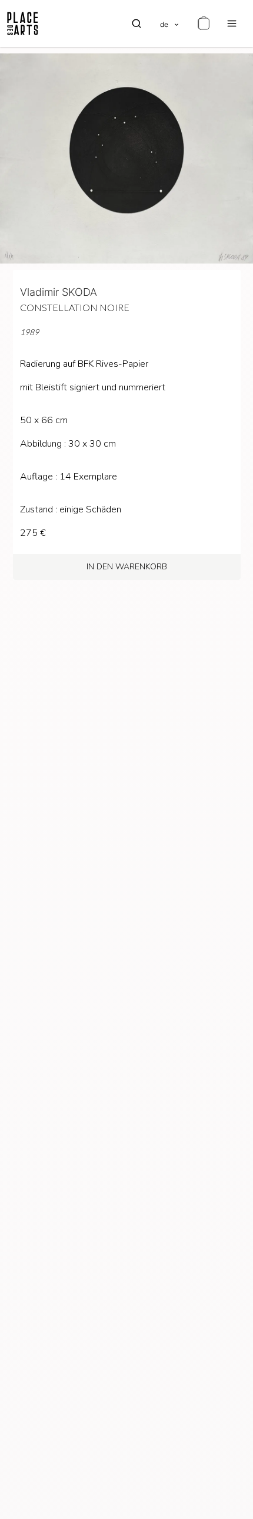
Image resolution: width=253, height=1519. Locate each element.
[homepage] (22, 23)
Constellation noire (74, 307)
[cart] (203, 23)
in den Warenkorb (126, 566)
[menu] (232, 23)
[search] (136, 23)
